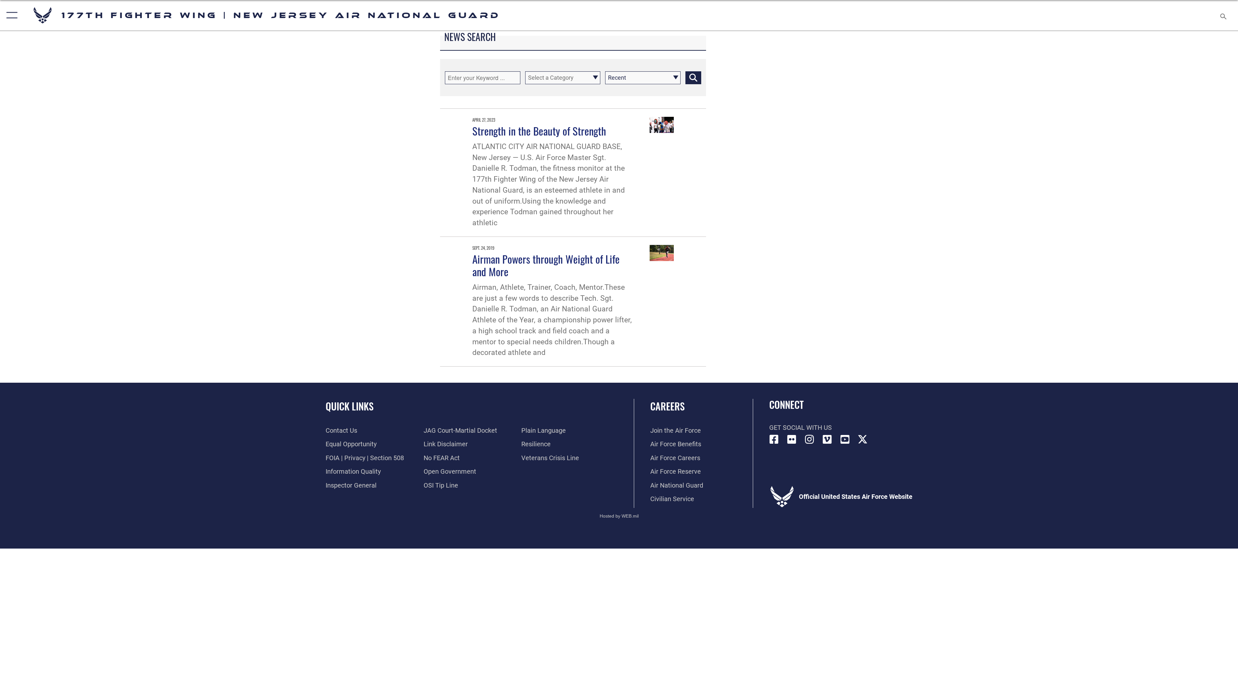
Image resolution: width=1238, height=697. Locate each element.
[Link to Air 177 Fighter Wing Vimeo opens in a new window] (827, 439)
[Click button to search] (693, 77)
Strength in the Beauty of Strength (539, 130)
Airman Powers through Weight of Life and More (546, 265)
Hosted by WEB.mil (619, 516)
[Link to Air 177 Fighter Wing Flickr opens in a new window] (792, 439)
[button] (10, 15)
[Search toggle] (1222, 15)
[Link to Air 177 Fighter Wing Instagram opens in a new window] (809, 439)
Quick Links (350, 406)
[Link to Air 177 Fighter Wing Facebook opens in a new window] (774, 439)
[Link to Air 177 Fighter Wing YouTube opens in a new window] (845, 439)
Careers (667, 406)
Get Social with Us (800, 427)
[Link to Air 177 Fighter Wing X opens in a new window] (863, 439)
